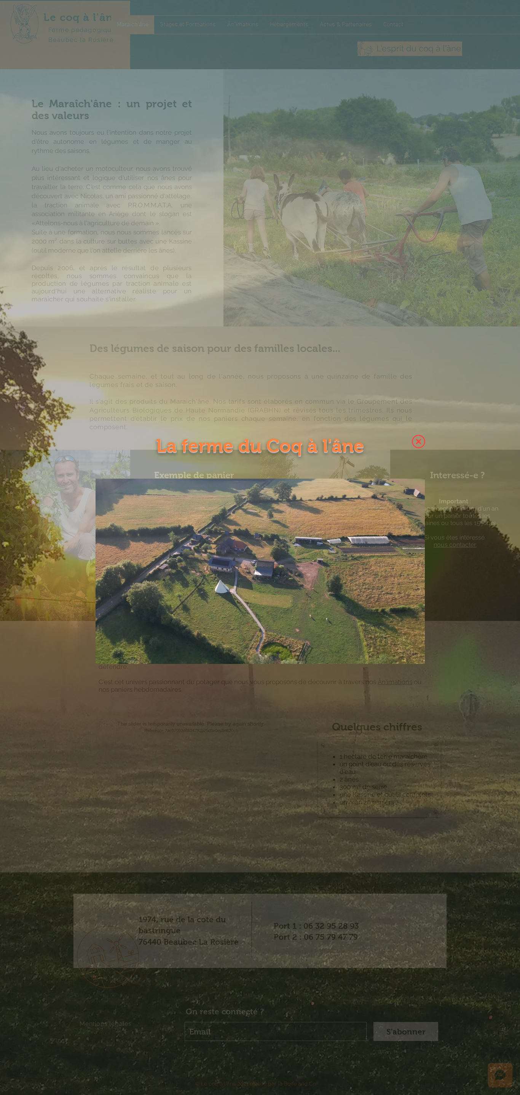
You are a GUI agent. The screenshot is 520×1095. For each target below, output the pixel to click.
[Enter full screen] (415, 654)
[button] (418, 441)
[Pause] (105, 654)
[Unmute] (118, 654)
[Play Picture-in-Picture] (402, 654)
